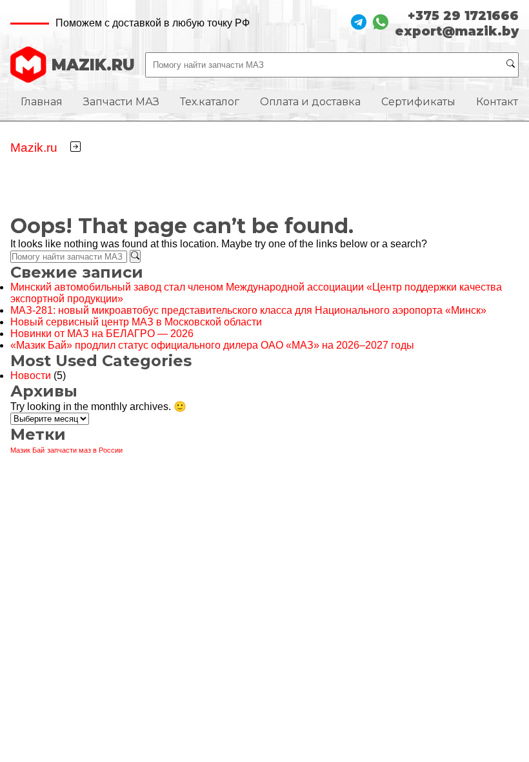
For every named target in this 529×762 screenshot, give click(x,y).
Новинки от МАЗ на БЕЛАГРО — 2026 (102, 333)
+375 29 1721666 (463, 15)
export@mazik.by (457, 31)
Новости (30, 375)
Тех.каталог (209, 102)
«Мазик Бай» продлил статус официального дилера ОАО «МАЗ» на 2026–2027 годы (212, 345)
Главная (42, 102)
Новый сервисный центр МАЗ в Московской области (136, 321)
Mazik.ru (33, 147)
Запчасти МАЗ (121, 102)
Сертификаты (418, 102)
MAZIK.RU (93, 65)
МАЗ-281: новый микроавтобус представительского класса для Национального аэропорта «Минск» (248, 310)
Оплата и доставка (310, 102)
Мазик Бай (27, 450)
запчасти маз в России (85, 450)
